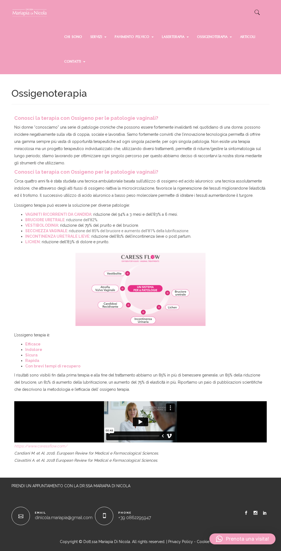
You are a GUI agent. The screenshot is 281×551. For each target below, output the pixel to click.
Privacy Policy (180, 541)
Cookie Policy (209, 541)
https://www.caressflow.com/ (40, 446)
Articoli (247, 37)
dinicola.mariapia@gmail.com (63, 517)
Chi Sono (73, 37)
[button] (242, 538)
